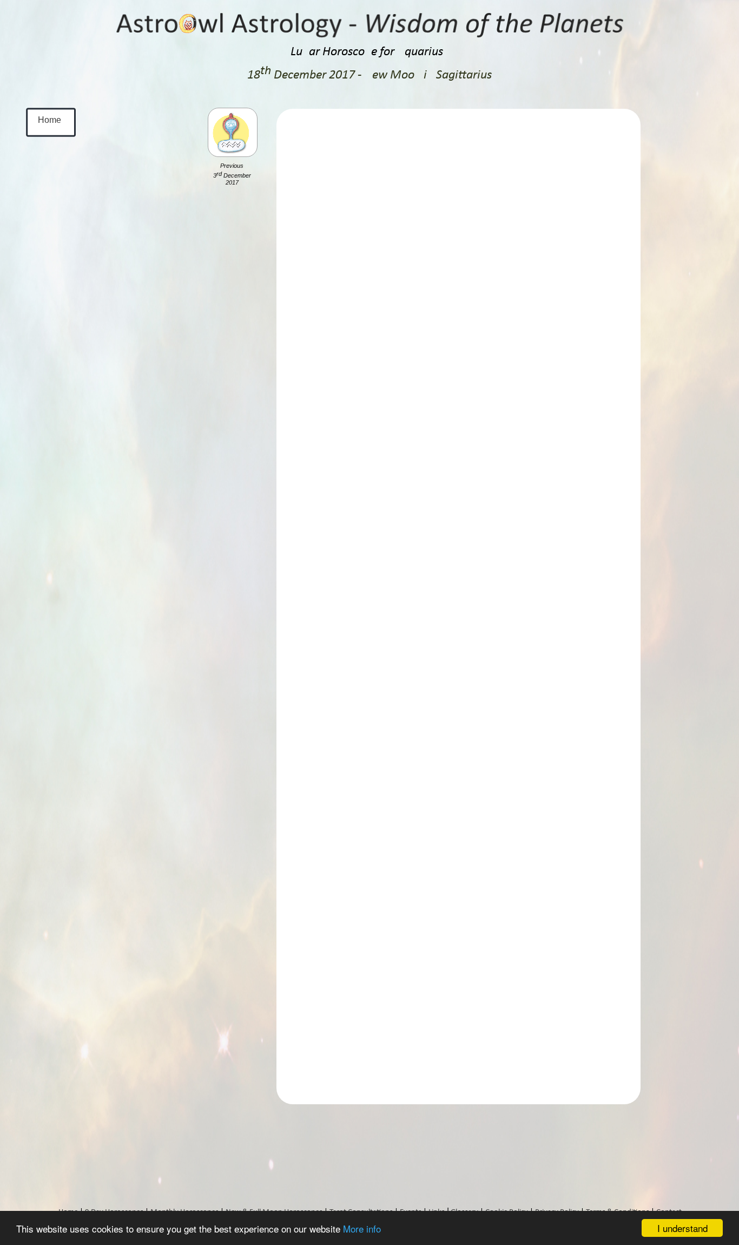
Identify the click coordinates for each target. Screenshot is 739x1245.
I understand (682, 1228)
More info (362, 1228)
